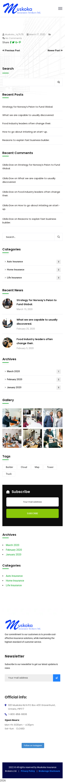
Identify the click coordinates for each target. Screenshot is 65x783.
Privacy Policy (28, 771)
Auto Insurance (33, 261)
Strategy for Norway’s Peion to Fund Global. (27, 106)
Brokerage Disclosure (49, 771)
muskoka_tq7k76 (14, 34)
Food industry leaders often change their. (26, 123)
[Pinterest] (20, 42)
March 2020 (33, 371)
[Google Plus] (16, 42)
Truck (9, 474)
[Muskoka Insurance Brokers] (21, 8)
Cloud (24, 467)
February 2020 (33, 379)
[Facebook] (10, 42)
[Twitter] (13, 42)
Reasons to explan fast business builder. (26, 140)
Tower (50, 467)
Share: (5, 42)
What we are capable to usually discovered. (28, 115)
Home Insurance (33, 269)
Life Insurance (33, 277)
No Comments (14, 38)
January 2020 (33, 387)
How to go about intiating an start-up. (24, 131)
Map (37, 467)
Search (8, 68)
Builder (9, 467)
